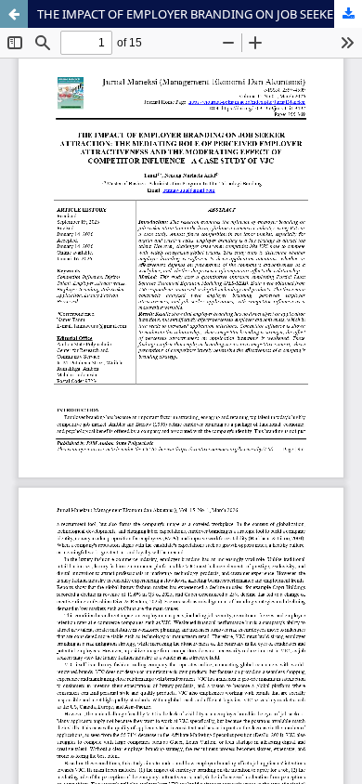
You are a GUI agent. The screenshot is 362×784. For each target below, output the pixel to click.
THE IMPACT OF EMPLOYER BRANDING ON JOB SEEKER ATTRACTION (199, 14)
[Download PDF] (348, 14)
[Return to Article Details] (14, 14)
